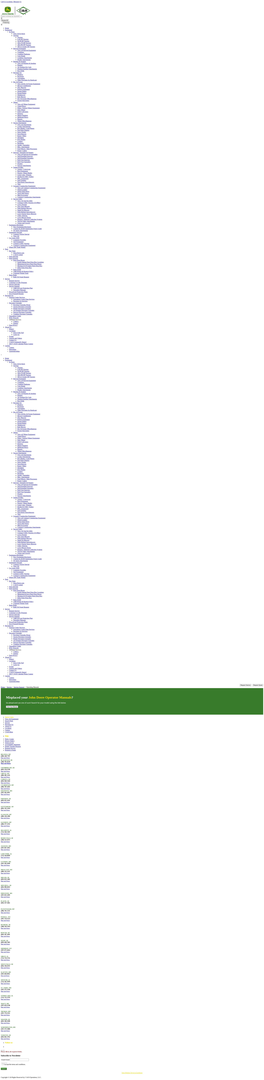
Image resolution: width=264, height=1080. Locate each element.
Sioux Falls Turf (18, 333)
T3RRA (16, 321)
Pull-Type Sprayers (23, 160)
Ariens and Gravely (23, 223)
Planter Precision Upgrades (22, 308)
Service (7, 279)
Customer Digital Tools (20, 273)
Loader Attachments (23, 126)
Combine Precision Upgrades (22, 314)
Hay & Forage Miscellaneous (26, 99)
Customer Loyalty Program (18, 282)
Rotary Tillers (21, 136)
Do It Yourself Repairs (16, 294)
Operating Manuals (19, 290)
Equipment (8, 30)
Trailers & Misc (18, 167)
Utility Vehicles (22, 216)
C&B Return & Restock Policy (23, 271)
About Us (8, 327)
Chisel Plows (21, 106)
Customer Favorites (19, 240)
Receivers (20, 76)
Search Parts (9, 721)
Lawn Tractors (22, 204)
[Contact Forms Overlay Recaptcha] (4, 1050)
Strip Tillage (21, 110)
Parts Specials (13, 256)
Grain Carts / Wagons (24, 175)
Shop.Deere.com (18, 253)
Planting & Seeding (19, 61)
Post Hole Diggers (23, 130)
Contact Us (12, 340)
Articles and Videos (15, 338)
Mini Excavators (22, 195)
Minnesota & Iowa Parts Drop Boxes (29, 264)
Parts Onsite (17, 269)
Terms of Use (9, 743)
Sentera (15, 323)
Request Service (14, 281)
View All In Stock (19, 34)
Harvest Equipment (19, 48)
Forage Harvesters (23, 100)
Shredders (20, 138)
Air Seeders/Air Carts (24, 67)
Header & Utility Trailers (25, 177)
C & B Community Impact (17, 342)
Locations (12, 331)
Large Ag (16, 334)
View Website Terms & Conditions (132, 1073)
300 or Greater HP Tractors (26, 47)
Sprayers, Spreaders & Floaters (23, 152)
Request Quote (257, 685)
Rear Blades (21, 139)
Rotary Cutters (22, 151)
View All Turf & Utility (25, 201)
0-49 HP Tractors (22, 39)
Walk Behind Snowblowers (26, 212)
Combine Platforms (23, 54)
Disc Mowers (21, 87)
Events (11, 336)
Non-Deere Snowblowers (25, 182)
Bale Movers (21, 97)
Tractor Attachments (19, 123)
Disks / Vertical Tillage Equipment (28, 108)
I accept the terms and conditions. (14, 1064)
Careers (7, 346)
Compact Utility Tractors (21, 243)
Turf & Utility (17, 199)
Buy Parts (12, 251)
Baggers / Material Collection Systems (29, 219)
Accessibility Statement (12, 744)
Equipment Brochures (16, 225)
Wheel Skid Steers (23, 191)
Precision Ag (17, 73)
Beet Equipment (22, 171)
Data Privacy (13, 325)
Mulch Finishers (22, 115)
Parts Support (13, 258)
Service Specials (14, 284)
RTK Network (14, 318)
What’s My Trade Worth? (17, 247)
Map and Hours (5, 758)
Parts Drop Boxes (19, 260)
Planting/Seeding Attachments (27, 69)
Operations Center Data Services (23, 299)
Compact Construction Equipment (24, 186)
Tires (19, 184)
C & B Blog (9, 732)
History (11, 329)
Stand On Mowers (23, 210)
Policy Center (9, 739)
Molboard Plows (22, 117)
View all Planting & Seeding (26, 63)
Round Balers (21, 93)
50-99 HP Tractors (23, 41)
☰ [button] (1, 18)
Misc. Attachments (23, 147)
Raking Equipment (23, 89)
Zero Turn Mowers (23, 206)
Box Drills (20, 71)
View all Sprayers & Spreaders (27, 154)
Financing (6, 22)
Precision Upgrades (15, 303)
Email (3, 1060)
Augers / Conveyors (23, 169)
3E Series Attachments (20, 230)
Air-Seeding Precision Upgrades (23, 310)
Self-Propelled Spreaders (25, 158)
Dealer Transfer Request (13, 746)
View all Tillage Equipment (26, 104)
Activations (21, 78)
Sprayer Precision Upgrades (22, 312)
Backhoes (20, 143)
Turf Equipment (18, 242)
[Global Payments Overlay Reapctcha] (1, 1050)
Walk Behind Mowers (24, 208)
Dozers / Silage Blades (24, 173)
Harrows (20, 113)
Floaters (19, 164)
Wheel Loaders (22, 190)
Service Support (14, 286)
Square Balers (21, 91)
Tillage (15, 102)
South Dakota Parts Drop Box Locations (30, 262)
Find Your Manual (12, 707)
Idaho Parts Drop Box (24, 268)
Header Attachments (24, 60)
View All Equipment (11, 719)
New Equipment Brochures (22, 227)
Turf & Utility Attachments (26, 221)
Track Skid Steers (23, 193)
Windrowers (21, 95)
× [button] (1, 355)
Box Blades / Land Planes (25, 128)
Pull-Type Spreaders (24, 162)
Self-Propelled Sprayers (25, 156)
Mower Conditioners (24, 86)
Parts (6, 249)
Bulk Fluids (13, 275)
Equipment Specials (15, 232)
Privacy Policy (9, 741)
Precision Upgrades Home (21, 305)
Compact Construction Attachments (28, 197)
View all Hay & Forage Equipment (28, 84)
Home (7, 28)
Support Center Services (17, 297)
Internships (12, 349)
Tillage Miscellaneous (24, 121)
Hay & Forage (18, 82)
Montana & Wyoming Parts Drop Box (29, 266)
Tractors (15, 35)
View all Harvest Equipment (26, 50)
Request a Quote (10, 750)
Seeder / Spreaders (23, 145)
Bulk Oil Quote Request (21, 277)
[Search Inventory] (21, 16)
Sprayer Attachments (24, 165)
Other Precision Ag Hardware (27, 80)
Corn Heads (21, 56)
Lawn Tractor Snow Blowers (26, 214)
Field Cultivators (22, 112)
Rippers (19, 119)
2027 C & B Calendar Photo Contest (21, 344)
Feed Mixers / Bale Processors (27, 149)
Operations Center (15, 316)
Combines (20, 52)
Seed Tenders (21, 180)
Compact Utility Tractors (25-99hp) (28, 203)
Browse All (5, 20)
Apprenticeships (14, 351)
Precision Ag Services (20, 301)
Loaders (20, 141)
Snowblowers (21, 134)
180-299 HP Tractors (24, 45)
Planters (19, 65)
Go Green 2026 (14, 238)
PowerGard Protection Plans (18, 292)
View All (16, 236)
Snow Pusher (21, 132)
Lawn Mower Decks (24, 217)
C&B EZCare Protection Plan (23, 288)
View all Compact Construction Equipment (31, 188)
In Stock (12, 32)
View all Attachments (24, 125)
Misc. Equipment (22, 178)
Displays (20, 74)
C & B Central (18, 255)
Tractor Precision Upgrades (22, 307)
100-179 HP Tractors (24, 43)
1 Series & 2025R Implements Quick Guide (27, 229)
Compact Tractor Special (21, 234)
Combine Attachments (24, 58)
